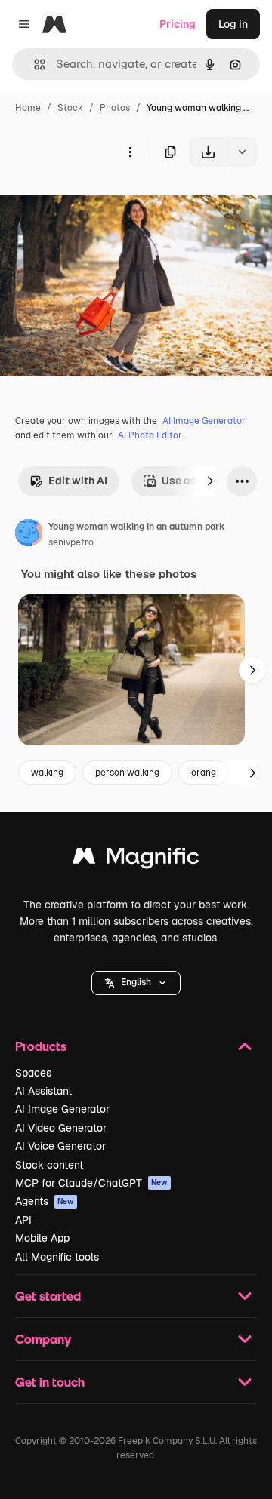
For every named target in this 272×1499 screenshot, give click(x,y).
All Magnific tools (57, 1257)
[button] (136, 983)
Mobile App (42, 1238)
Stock (70, 108)
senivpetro (71, 542)
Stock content (49, 1165)
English (136, 982)
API (23, 1220)
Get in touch (50, 1382)
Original (97, 202)
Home (28, 108)
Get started (48, 1296)
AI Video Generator (61, 1128)
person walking (127, 772)
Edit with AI (77, 480)
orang (203, 772)
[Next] (210, 481)
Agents (44, 1201)
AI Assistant (43, 1091)
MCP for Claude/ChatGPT (91, 1183)
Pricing (177, 24)
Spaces (33, 1073)
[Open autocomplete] (33, 64)
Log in (233, 24)
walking (47, 772)
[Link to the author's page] (28, 535)
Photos (115, 108)
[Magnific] (136, 859)
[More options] (130, 152)
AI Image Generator (204, 421)
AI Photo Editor (149, 435)
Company (43, 1339)
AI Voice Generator (60, 1146)
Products (40, 1046)
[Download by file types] (242, 152)
